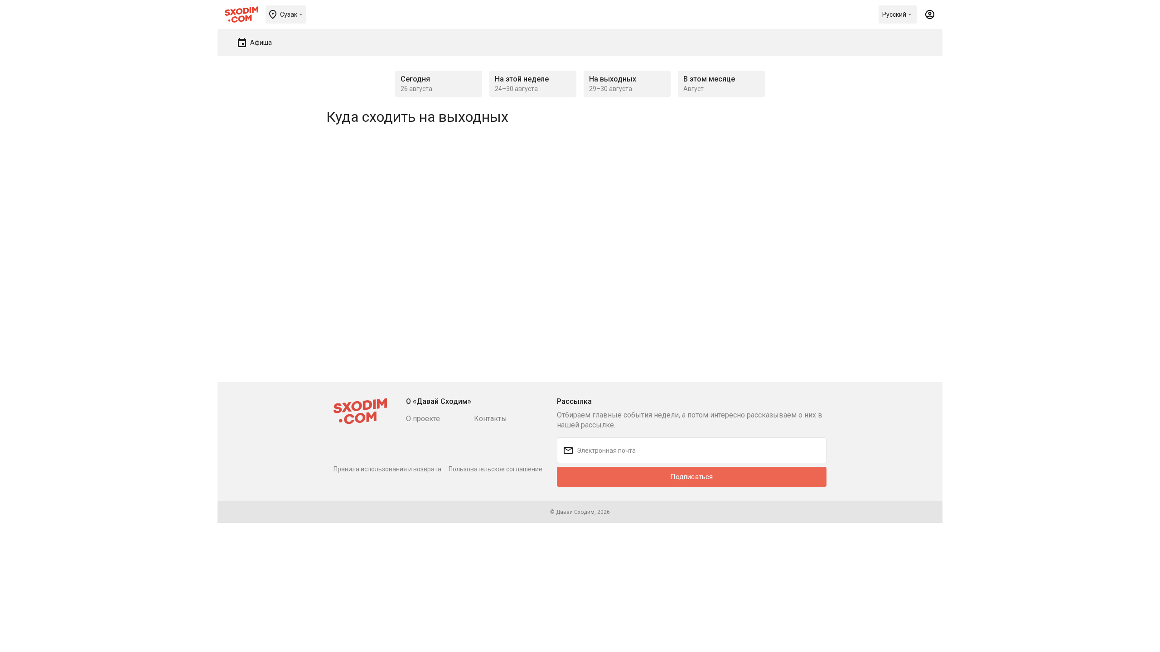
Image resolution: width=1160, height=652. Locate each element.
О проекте (423, 418)
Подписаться (691, 477)
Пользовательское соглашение (495, 469)
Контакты (490, 418)
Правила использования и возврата (387, 469)
